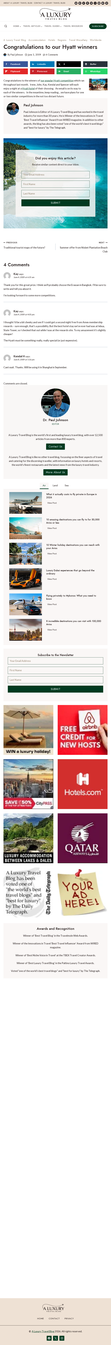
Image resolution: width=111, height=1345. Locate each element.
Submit (55, 203)
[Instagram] (99, 3)
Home (40, 1318)
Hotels (51, 40)
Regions (62, 40)
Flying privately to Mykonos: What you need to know (71, 597)
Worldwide (95, 40)
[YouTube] (102, 3)
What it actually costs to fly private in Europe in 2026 (71, 496)
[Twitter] (83, 3)
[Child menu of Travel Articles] (32, 26)
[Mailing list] (76, 3)
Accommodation (37, 40)
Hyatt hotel (28, 88)
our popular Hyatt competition (57, 80)
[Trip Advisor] (95, 3)
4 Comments (52, 54)
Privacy (69, 1318)
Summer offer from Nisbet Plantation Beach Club (84, 247)
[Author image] (4, 54)
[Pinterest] (91, 3)
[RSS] (106, 3)
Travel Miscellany (78, 40)
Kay (16, 274)
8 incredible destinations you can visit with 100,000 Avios (73, 623)
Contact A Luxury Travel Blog (49, 3)
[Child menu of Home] (17, 26)
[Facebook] (79, 3)
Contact (54, 1318)
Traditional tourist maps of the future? (24, 245)
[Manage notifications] (103, 1337)
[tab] (44, 486)
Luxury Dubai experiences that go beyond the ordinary (70, 572)
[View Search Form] (5, 26)
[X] (55, 1338)
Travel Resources (73, 26)
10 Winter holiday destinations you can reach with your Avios (73, 546)
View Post (52, 503)
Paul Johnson (16, 54)
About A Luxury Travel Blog (18, 3)
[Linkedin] (87, 3)
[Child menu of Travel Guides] (53, 26)
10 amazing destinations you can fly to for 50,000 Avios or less (72, 521)
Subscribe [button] (98, 26)
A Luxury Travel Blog (14, 40)
